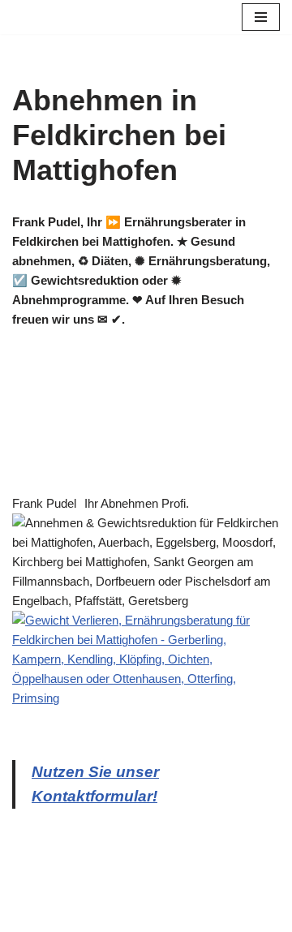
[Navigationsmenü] (261, 17)
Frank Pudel (44, 503)
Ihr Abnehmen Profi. (136, 503)
